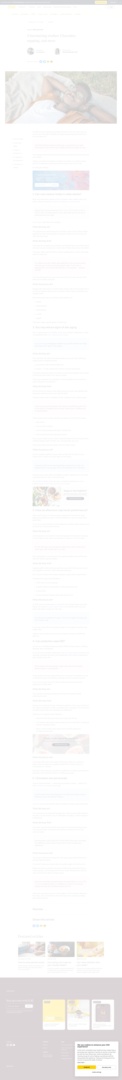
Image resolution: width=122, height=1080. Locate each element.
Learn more (80, 1062)
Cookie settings (96, 1072)
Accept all (87, 1067)
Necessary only (106, 1067)
